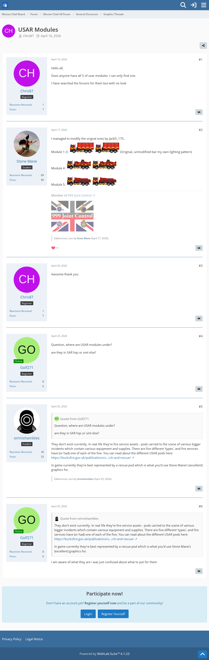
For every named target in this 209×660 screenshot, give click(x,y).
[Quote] (199, 112)
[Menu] (204, 5)
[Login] (193, 5)
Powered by (105, 654)
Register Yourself (113, 614)
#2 (201, 130)
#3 (201, 266)
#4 (201, 336)
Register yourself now (100, 603)
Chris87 (28, 36)
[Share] (203, 45)
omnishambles (85, 479)
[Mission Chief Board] (5, 5)
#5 (201, 406)
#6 (201, 506)
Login (88, 614)
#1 (201, 59)
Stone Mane (83, 238)
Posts (13, 109)
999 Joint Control (80, 195)
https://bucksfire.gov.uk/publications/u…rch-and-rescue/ (91, 458)
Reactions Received (20, 104)
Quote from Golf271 (74, 419)
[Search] (183, 5)
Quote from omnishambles (79, 518)
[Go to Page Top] (202, 654)
